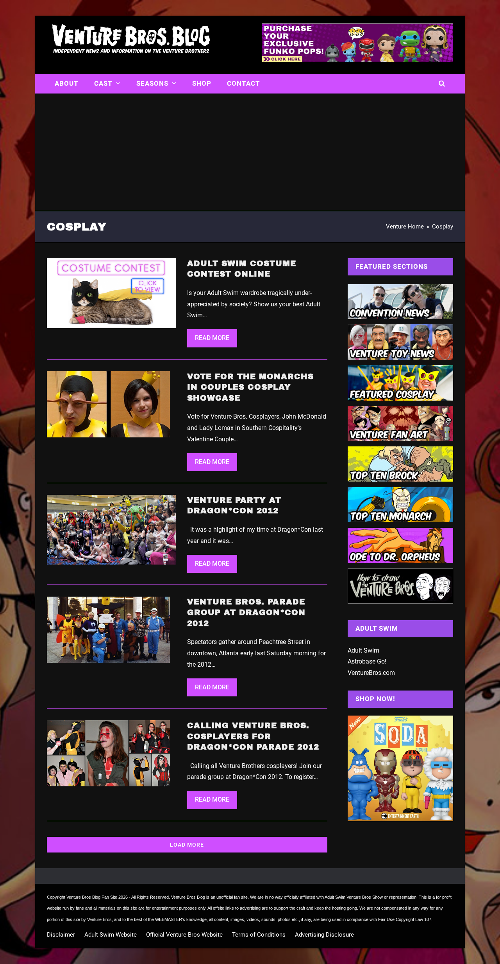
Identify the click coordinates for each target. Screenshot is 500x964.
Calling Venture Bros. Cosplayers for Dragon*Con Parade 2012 (253, 736)
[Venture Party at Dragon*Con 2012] (111, 529)
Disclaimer (61, 934)
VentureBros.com (371, 672)
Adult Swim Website (110, 934)
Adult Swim (363, 650)
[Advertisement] (250, 152)
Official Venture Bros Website (184, 934)
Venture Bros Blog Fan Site (91, 897)
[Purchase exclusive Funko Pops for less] (357, 60)
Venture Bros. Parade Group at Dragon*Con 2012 (246, 612)
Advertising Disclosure (324, 934)
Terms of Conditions (259, 934)
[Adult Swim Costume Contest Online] (111, 292)
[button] (442, 84)
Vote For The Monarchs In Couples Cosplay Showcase (250, 387)
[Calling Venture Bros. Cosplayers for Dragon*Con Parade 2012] (108, 753)
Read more (212, 338)
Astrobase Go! (367, 661)
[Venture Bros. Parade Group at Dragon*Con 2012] (108, 629)
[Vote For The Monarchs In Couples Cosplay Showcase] (108, 403)
